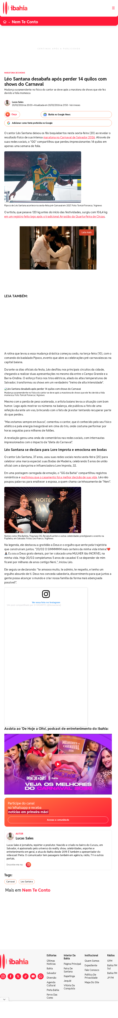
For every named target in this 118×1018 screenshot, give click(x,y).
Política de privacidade (91, 976)
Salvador (51, 973)
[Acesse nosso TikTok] (26, 976)
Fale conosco (92, 970)
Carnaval (10, 881)
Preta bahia (53, 990)
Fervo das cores (52, 996)
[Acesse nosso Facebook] (11, 976)
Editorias (51, 955)
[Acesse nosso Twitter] (18, 976)
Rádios (111, 955)
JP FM (110, 977)
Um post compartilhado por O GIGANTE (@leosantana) (34, 605)
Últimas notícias (51, 962)
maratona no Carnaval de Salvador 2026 (69, 137)
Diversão (51, 977)
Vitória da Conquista (69, 987)
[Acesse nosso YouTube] (33, 976)
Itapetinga (69, 976)
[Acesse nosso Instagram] (3, 976)
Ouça (14, 114)
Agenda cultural (51, 984)
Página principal (72, 964)
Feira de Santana (68, 970)
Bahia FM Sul (112, 967)
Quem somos (92, 960)
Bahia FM (112, 973)
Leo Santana (27, 881)
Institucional (91, 955)
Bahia (50, 968)
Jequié (67, 980)
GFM (109, 960)
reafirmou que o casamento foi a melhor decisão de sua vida (59, 477)
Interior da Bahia (69, 957)
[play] (58, 764)
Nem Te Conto (25, 22)
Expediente (91, 965)
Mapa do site (92, 982)
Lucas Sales (24, 838)
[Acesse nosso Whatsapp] (41, 976)
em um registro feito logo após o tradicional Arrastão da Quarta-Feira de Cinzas (54, 216)
